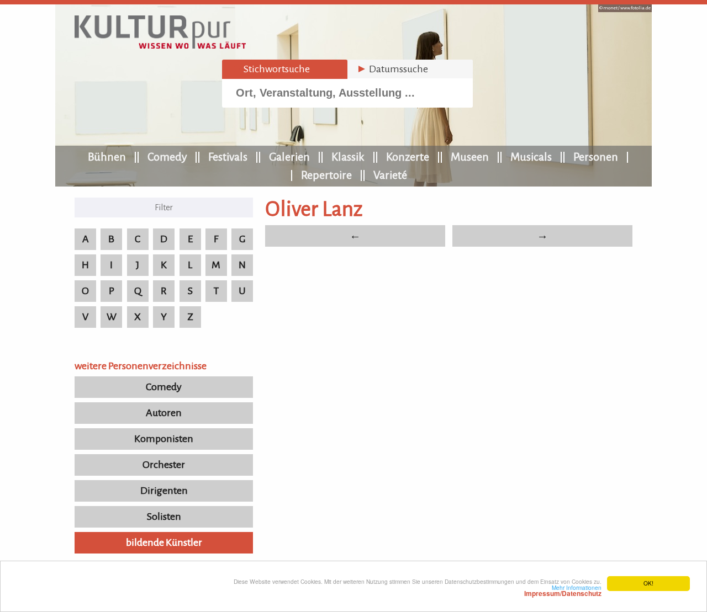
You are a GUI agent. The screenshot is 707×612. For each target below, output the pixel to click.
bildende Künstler (164, 542)
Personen (595, 157)
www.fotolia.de (635, 8)
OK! (648, 583)
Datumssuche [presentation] (392, 68)
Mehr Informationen (563, 590)
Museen (470, 157)
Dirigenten (164, 490)
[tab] (284, 69)
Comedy (167, 157)
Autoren (164, 412)
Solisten (164, 516)
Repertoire (326, 175)
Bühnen (107, 157)
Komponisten (163, 438)
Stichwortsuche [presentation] (270, 68)
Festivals (227, 157)
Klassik (348, 157)
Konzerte (407, 157)
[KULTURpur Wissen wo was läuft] (160, 45)
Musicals (531, 157)
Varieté (390, 175)
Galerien (289, 157)
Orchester (164, 464)
